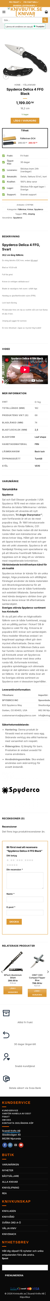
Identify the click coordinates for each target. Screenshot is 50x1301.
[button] (4, 11)
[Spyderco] (21, 790)
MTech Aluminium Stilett (13, 976)
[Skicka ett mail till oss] (15, 1145)
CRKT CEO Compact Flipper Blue (37, 978)
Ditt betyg (12, 855)
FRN (37, 444)
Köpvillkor (25, 1297)
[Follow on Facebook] (4, 1145)
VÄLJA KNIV (9, 1228)
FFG (25, 214)
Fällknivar (29, 85)
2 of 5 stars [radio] (12, 860)
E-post (11, 907)
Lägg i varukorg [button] (13, 990)
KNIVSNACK (9, 1234)
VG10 (37, 466)
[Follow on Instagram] (10, 1145)
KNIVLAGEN (9, 1211)
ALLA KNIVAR (10, 1181)
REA (4, 1193)
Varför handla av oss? (16, 1113)
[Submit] (45, 20)
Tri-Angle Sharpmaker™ (29, 514)
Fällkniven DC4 (27, 138)
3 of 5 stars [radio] (19, 860)
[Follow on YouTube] (21, 1145)
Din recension (15, 869)
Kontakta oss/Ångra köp (18, 1123)
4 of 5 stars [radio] (28, 860)
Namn (11, 894)
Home (17, 85)
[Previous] (2, 977)
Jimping (31, 214)
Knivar (30, 209)
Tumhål (38, 458)
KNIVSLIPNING (10, 1187)
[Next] (47, 977)
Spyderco (38, 209)
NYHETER (7, 1170)
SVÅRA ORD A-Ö (11, 1222)
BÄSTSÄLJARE (10, 1176)
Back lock (40, 451)
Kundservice (10, 1110)
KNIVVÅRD (8, 1216)
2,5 (36, 429)
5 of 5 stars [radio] (12, 865)
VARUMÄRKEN (10, 1164)
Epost (5, 1258)
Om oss (6, 1120)
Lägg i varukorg (25, 120)
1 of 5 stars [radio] (7, 860)
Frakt (6, 1117)
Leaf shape (40, 437)
